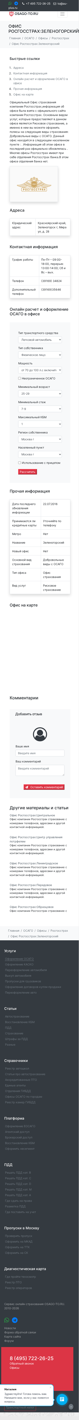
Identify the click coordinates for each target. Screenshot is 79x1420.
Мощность (25, 363)
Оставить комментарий (46, 787)
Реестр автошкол (17, 1068)
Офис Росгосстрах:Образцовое (32, 907)
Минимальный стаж (32, 402)
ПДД (8, 1027)
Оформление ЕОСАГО (20, 1126)
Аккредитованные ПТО (21, 1079)
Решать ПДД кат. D (18, 1183)
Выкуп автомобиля (18, 975)
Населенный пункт (31, 447)
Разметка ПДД (15, 1206)
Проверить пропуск (18, 1236)
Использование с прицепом (41, 462)
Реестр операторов (18, 1288)
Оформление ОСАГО (19, 958)
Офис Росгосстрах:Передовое (31, 885)
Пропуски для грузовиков (23, 981)
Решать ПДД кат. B (18, 1172)
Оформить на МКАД (19, 1241)
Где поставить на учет (20, 1212)
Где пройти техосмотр (20, 1276)
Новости (10, 1328)
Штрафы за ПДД (16, 1039)
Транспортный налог (20, 1407)
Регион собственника (33, 432)
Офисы (14, 1367)
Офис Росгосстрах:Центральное (32, 815)
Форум (9, 1340)
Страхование (14, 1033)
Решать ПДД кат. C (18, 1178)
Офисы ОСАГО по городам (23, 1096)
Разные (10, 1044)
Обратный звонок (22, 1363)
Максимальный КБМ (32, 417)
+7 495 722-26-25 (38, 3)
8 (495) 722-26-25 (32, 1358)
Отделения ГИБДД (18, 1091)
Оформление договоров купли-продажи (33, 987)
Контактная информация (30, 73)
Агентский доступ (17, 1131)
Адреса (18, 67)
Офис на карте (23, 94)
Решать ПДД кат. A (18, 1195)
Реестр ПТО (13, 1282)
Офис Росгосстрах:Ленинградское (34, 863)
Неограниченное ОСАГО (38, 378)
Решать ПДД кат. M (18, 1189)
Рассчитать (27, 471)
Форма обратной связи (20, 1332)
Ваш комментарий (28, 761)
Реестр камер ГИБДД (20, 1102)
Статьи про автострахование (25, 1074)
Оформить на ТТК (17, 1247)
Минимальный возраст (34, 386)
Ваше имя (22, 746)
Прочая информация (27, 88)
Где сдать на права (18, 1200)
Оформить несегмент (20, 1148)
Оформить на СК (16, 1252)
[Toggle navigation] (62, 13)
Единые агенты (15, 1085)
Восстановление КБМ (20, 1022)
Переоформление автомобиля (26, 970)
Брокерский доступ (18, 1137)
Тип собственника (30, 348)
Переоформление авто (21, 992)
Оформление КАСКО (19, 964)
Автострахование (17, 1016)
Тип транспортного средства (38, 333)
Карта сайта (12, 1336)
